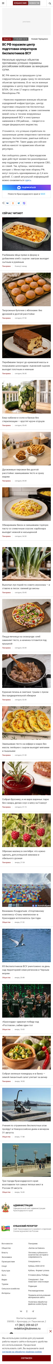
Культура (6, 1271)
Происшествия (8, 1262)
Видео (4, 1280)
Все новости (7, 1243)
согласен (26, 1358)
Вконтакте (21, 1311)
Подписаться (29, 187)
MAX (43, 194)
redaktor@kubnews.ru (27, 1328)
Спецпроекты (34, 1261)
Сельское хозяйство (11, 1289)
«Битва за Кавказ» (36, 1248)
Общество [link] (6, 922)
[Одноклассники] (13, 203)
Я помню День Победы (38, 1275)
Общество (7, 39)
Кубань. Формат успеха (38, 1270)
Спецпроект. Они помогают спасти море (38, 1280)
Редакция (32, 1286)
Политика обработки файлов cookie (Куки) (37, 1303)
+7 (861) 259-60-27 (26, 1325)
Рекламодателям (36, 1291)
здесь (28, 180)
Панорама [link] (6, 266)
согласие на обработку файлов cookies (22, 1351)
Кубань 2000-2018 (36, 1266)
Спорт (4, 1266)
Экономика (7, 1257)
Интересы (6, 1293)
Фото (4, 1275)
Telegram (33, 1311)
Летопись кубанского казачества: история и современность (38, 1254)
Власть (5, 1252)
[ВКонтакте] (7, 203)
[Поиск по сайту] (49, 3)
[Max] (24, 203)
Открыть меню (3, 3)
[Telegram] (18, 203)
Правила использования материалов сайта (39, 1296)
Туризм (5, 1284)
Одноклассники (27, 1311)
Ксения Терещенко (39, 39)
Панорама (33, 1243)
